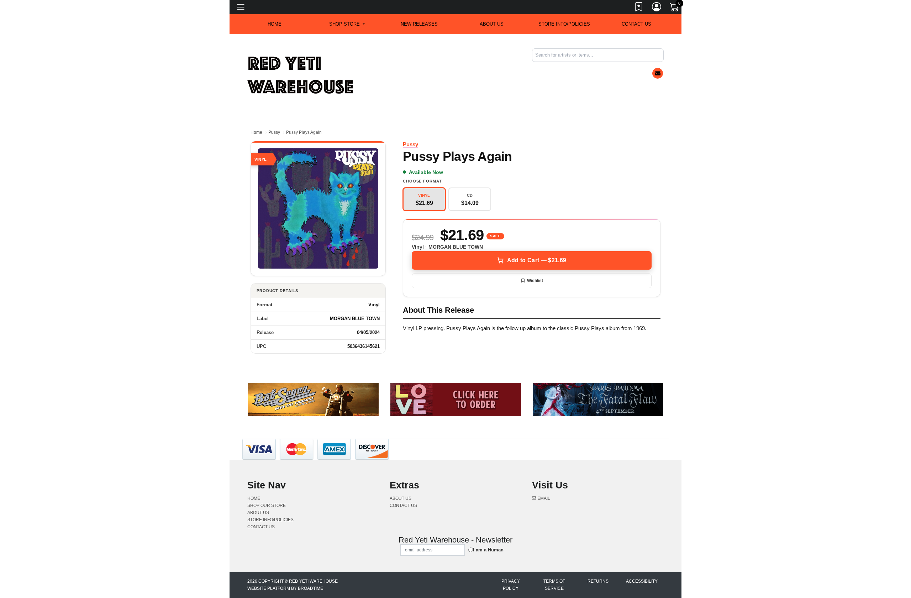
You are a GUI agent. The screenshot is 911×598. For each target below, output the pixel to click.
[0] (674, 8)
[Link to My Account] (657, 8)
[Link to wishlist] (639, 8)
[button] (346, 24)
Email (543, 498)
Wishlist (535, 280)
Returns (598, 581)
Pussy (274, 132)
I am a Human (488, 549)
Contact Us (636, 24)
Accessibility (642, 581)
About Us (492, 24)
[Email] (658, 73)
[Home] (300, 75)
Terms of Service (554, 585)
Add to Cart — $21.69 (536, 260)
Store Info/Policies (564, 24)
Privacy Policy (510, 585)
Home (256, 132)
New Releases (419, 24)
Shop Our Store (266, 505)
